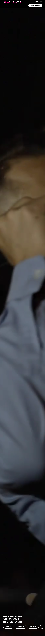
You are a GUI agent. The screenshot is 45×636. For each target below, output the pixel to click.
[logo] (12, 2)
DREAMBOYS (20, 626)
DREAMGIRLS (33, 626)
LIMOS (8, 626)
